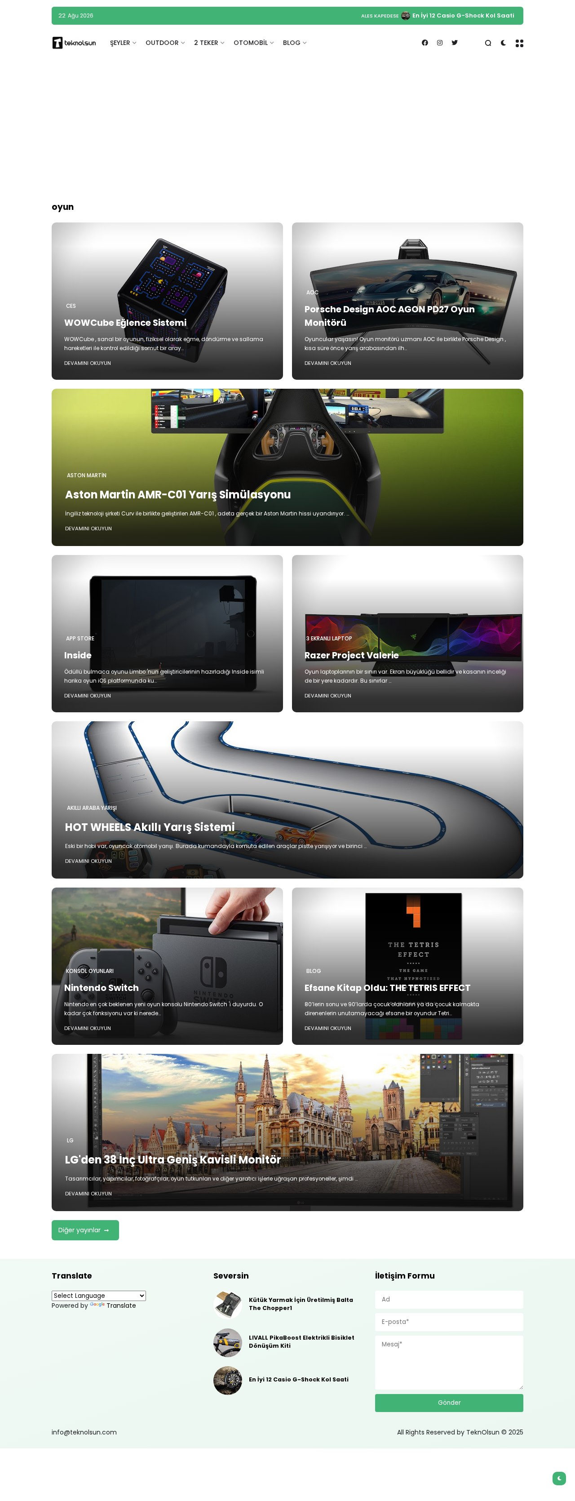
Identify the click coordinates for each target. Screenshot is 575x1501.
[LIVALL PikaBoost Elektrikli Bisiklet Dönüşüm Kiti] (227, 1342)
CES (71, 306)
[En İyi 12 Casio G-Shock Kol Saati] (227, 1380)
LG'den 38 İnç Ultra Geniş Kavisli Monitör (173, 1159)
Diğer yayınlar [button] (79, 1230)
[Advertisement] (287, 131)
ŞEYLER (120, 42)
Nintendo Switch (101, 987)
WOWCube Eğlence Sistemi (125, 322)
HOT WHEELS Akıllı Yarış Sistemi (150, 827)
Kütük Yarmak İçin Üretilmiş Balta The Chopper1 (301, 1304)
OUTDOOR (162, 42)
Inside (78, 655)
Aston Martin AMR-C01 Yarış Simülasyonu (178, 494)
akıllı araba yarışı (92, 808)
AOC (312, 292)
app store (80, 638)
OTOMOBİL (251, 42)
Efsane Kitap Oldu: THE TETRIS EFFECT (388, 987)
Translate (121, 1305)
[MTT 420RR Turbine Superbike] (414, 15)
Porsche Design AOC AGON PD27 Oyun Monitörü (390, 316)
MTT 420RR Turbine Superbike (467, 15)
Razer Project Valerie (352, 655)
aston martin (86, 475)
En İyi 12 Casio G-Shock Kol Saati (299, 1379)
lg (70, 1140)
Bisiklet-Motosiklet (379, 15)
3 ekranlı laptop (329, 638)
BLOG (292, 42)
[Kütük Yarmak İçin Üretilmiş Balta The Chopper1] (227, 1305)
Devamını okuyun (87, 363)
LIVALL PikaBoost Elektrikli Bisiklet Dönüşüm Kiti (301, 1342)
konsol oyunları (90, 971)
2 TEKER (206, 42)
